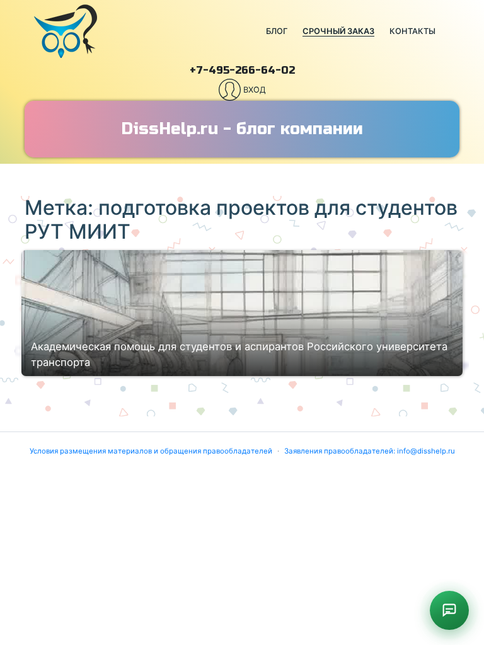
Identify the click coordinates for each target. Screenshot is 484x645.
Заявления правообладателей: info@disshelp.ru (369, 451)
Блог (276, 31)
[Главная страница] (133, 31)
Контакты (412, 31)
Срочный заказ (338, 31)
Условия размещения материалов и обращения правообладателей (151, 451)
